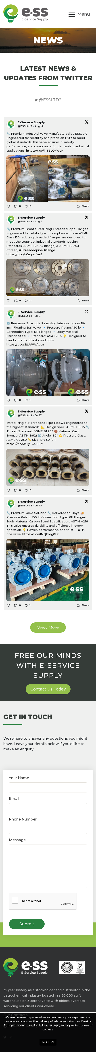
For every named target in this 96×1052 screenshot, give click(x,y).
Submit (26, 924)
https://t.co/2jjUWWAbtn (25, 344)
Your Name (19, 778)
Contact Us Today (48, 689)
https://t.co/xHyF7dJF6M (24, 444)
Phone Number (23, 819)
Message (17, 840)
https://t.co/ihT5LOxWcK (44, 150)
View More (48, 627)
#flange (49, 250)
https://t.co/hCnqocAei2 (24, 254)
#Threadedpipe (31, 250)
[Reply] (8, 206)
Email (14, 798)
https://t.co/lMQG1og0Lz (40, 534)
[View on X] (87, 122)
